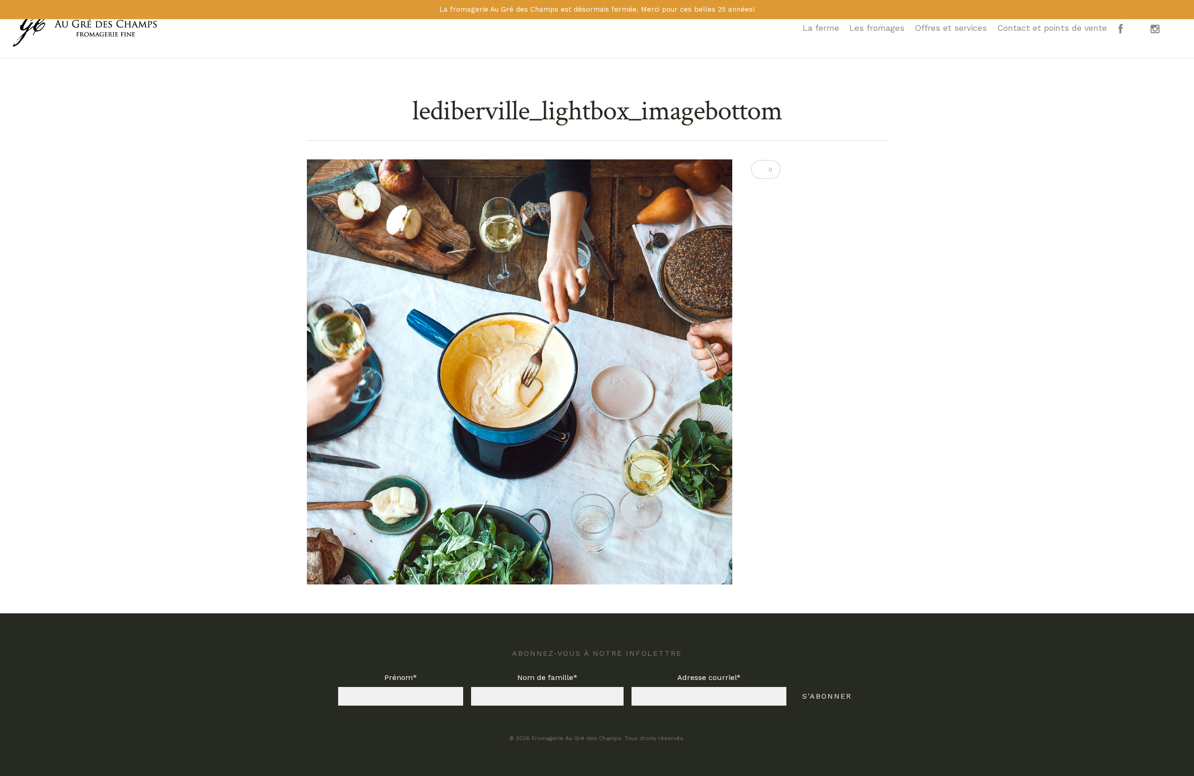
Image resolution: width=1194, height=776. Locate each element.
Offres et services (951, 28)
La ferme (821, 28)
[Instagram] (1162, 33)
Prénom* (400, 677)
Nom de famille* (547, 677)
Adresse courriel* (709, 677)
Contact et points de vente (1052, 28)
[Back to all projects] (313, 112)
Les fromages (876, 28)
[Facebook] (1128, 33)
